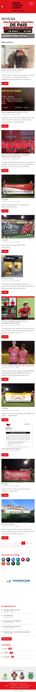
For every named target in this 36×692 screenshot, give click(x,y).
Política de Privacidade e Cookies (19, 687)
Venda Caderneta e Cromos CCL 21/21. (14, 112)
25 (16, 543)
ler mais (4, 83)
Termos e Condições (25, 685)
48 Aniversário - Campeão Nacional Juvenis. (16, 632)
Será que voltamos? (8, 524)
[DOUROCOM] (18, 581)
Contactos (14, 685)
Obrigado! (4, 199)
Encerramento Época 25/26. (12, 627)
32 (10, 546)
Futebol (19, 325)
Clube (18, 72)
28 (27, 543)
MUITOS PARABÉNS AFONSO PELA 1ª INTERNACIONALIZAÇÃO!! (14, 322)
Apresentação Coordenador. (12, 621)
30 (3, 546)
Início (7, 685)
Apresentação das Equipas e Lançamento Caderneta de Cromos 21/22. (15, 156)
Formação (8, 657)
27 (23, 543)
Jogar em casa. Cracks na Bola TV (12, 70)
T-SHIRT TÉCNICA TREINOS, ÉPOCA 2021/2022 (17, 366)
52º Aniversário (8, 616)
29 (30, 543)
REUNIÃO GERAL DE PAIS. (15, 35)
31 (7, 546)
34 (18, 546)
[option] (18, 581)
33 (14, 546)
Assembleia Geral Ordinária (11, 449)
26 (19, 543)
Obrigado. (4, 240)
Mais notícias (6, 639)
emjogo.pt (21, 691)
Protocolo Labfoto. (7, 279)
